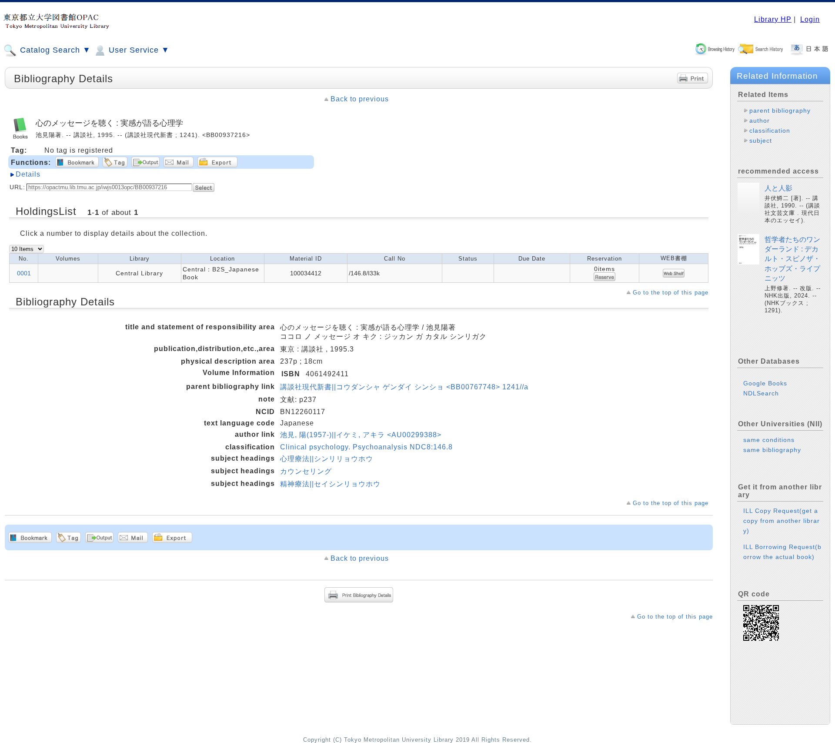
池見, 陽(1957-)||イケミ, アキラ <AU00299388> (360, 434)
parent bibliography (780, 110)
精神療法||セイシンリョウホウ (330, 484)
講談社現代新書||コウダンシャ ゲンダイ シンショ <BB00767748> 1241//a (404, 387)
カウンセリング (306, 471)
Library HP (773, 19)
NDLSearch (761, 393)
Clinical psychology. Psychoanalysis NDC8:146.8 (366, 447)
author (759, 120)
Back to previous (360, 99)
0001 (24, 273)
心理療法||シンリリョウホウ (326, 458)
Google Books (765, 383)
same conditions (769, 439)
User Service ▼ (138, 50)
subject (760, 140)
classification (769, 130)
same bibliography (772, 449)
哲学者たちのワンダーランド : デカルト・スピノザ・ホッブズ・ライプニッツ (792, 259)
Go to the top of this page (670, 292)
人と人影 (778, 188)
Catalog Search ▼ (54, 50)
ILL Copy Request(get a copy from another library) (781, 520)
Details (28, 174)
